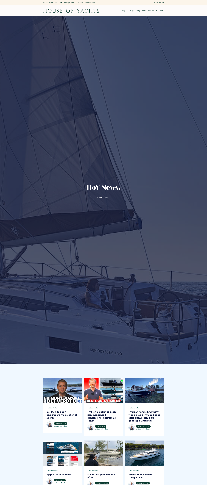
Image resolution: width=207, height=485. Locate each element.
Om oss (151, 11)
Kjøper (124, 11)
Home (99, 197)
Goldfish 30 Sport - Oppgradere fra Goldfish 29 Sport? (62, 415)
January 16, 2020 (142, 483)
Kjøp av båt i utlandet (58, 474)
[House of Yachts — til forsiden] (71, 11)
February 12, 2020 (102, 483)
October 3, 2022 (61, 423)
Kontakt (159, 11)
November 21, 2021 (143, 426)
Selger (131, 11)
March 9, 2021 (60, 480)
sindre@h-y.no (68, 2)
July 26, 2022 (100, 426)
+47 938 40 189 (51, 2)
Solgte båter (141, 11)
